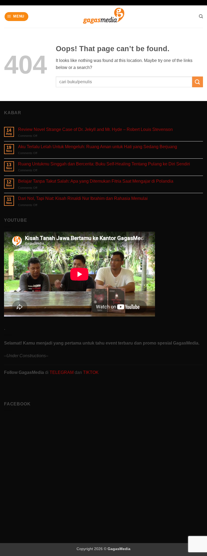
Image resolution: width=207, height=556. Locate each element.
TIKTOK (91, 372)
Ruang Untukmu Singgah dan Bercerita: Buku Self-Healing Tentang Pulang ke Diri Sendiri (104, 164)
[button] (17, 16)
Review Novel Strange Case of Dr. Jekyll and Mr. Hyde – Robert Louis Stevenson (95, 129)
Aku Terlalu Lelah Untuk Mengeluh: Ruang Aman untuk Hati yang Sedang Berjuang (97, 146)
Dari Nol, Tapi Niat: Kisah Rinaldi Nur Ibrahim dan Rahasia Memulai (83, 198)
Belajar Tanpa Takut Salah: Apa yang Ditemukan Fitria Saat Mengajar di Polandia (95, 181)
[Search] (201, 16)
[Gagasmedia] (103, 16)
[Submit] (197, 82)
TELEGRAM (62, 372)
